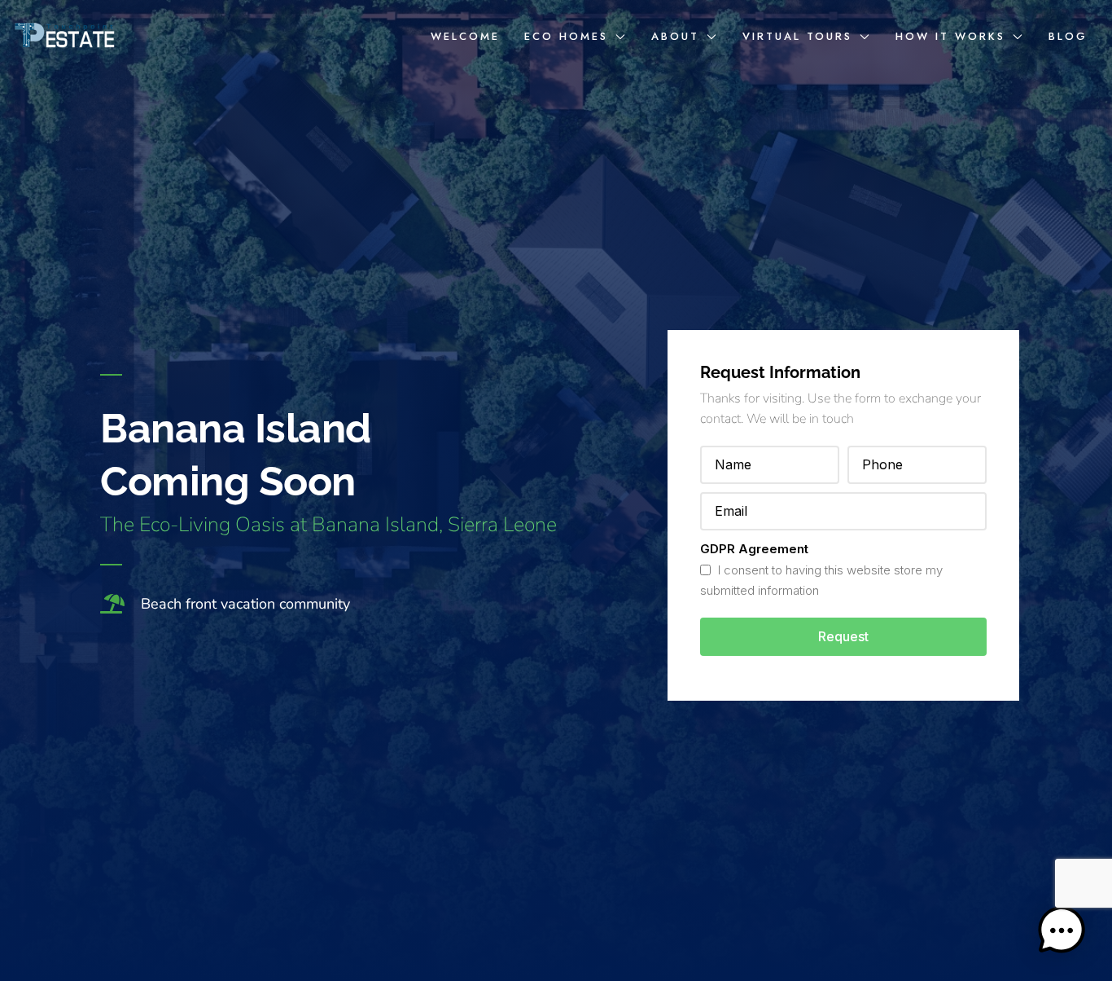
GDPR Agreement (754, 548)
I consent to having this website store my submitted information (821, 580)
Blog (1068, 36)
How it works (950, 36)
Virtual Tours (797, 36)
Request (843, 636)
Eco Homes (566, 36)
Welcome (465, 36)
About (675, 36)
